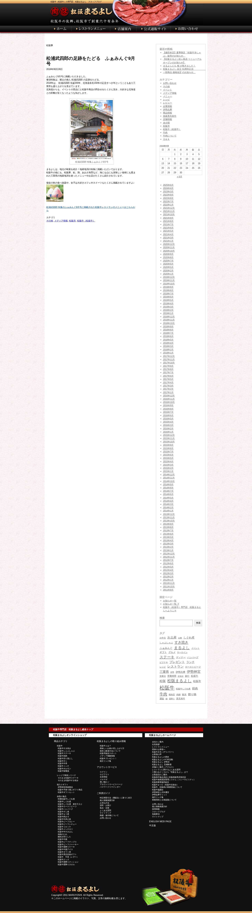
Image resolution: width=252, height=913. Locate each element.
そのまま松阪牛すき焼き (68, 780)
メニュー (167, 96)
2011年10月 (169, 586)
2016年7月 (168, 412)
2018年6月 (168, 336)
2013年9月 (168, 524)
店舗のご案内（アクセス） (163, 767)
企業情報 (167, 106)
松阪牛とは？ (105, 746)
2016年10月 (169, 402)
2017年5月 (168, 379)
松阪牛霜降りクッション (68, 862)
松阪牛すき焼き (64, 748)
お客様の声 (156, 754)
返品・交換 (104, 808)
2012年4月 (168, 570)
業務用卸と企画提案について (164, 800)
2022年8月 (168, 198)
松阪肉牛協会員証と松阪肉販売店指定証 (169, 777)
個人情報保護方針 (107, 800)
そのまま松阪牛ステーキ (68, 778)
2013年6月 (168, 534)
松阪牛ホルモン (64, 769)
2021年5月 (168, 231)
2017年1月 (168, 392)
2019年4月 (168, 303)
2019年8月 (168, 290)
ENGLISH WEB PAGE (160, 821)
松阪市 (72, 220)
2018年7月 (168, 333)
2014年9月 (168, 484)
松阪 (163, 681)
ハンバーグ (192, 657)
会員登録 (103, 777)
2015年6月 (168, 455)
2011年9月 (168, 590)
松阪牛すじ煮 (63, 812)
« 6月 (179, 176)
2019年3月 (168, 307)
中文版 (152, 825)
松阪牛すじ (62, 761)
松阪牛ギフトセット (66, 792)
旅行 (187, 676)
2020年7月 (168, 260)
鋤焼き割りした (64, 837)
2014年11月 (169, 478)
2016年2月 (168, 428)
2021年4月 (168, 234)
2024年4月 (168, 188)
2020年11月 (169, 247)
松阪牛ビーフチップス (67, 842)
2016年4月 (168, 422)
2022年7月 (168, 201)
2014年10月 (169, 481)
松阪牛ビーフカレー (66, 822)
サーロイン (182, 652)
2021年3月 (168, 237)
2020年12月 (169, 244)
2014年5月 (168, 497)
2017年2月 (168, 389)
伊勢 (172, 672)
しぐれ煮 (188, 637)
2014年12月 (169, 474)
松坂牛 (194, 676)
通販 (162, 698)
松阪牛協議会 (157, 790)
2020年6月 (168, 264)
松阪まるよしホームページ (162, 735)
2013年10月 (169, 520)
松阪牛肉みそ (63, 817)
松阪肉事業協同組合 (160, 782)
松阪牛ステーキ (64, 753)
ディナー (181, 657)
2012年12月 (169, 553)
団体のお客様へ (158, 749)
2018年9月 (168, 326)
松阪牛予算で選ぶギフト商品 (70, 790)
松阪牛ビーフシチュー (67, 824)
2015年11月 (169, 438)
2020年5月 (168, 267)
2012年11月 (169, 557)
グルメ (172, 652)
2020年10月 (169, 251)
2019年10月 (169, 283)
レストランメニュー (160, 747)
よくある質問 (105, 810)
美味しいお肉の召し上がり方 (112, 748)
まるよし (182, 648)
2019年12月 (169, 277)
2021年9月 (168, 218)
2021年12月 (169, 208)
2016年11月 (169, 399)
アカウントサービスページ (111, 784)
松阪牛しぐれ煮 (183, 689)
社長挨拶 (156, 744)
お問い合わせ (169, 83)
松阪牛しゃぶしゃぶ (66, 751)
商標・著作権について (109, 815)
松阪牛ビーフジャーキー (68, 844)
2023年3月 (168, 191)
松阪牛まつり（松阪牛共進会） (165, 785)
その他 (49, 220)
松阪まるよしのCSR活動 (162, 759)
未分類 (166, 122)
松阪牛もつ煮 (63, 814)
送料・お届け (105, 805)
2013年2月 (168, 547)
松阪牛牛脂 (62, 839)
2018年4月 (168, 343)
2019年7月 (168, 293)
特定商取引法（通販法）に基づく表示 (116, 798)
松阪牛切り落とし (65, 758)
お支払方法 (104, 803)
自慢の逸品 (61, 796)
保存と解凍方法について (110, 751)
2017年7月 (168, 372)
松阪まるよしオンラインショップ (70, 735)
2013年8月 (168, 527)
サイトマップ (105, 813)
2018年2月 (168, 349)
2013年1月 (168, 550)
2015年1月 (168, 471)
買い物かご (104, 782)
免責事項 (156, 814)
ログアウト (104, 774)
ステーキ (167, 657)
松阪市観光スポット (108, 753)
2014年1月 (168, 511)
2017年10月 (169, 362)
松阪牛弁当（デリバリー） (163, 752)
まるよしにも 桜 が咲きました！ (179, 66)
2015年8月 (168, 448)
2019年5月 (168, 300)
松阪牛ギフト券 (64, 852)
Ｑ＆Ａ (166, 139)
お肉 (180, 638)
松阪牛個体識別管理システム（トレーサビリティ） (173, 780)
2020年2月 (168, 270)
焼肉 (195, 688)
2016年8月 (168, 409)
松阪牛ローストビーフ (67, 806)
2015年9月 (168, 445)
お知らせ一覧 (169, 600)
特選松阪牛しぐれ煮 (66, 799)
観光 (184, 694)
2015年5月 (168, 458)
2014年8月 (168, 488)
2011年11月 (169, 583)
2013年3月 (168, 543)
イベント (167, 90)
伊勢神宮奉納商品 (65, 787)
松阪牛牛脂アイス (65, 849)
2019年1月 (168, 313)
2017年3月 (168, 385)
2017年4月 (168, 382)
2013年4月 (168, 540)
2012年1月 (168, 580)
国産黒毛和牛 (169, 116)
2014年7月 (168, 491)
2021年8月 (168, 221)
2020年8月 (168, 257)
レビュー (167, 103)
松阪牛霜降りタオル (66, 864)
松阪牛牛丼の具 (64, 819)
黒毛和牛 (180, 698)
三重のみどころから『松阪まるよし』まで (170, 772)
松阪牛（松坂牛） (86, 220)
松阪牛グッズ (63, 859)
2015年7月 (168, 451)
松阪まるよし (179, 680)
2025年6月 (168, 185)
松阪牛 (167, 687)
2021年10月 (169, 214)
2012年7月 (168, 560)
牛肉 (165, 132)
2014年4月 (168, 501)
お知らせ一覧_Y (171, 604)
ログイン (103, 772)
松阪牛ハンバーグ (65, 809)
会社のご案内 (157, 742)
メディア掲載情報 (107, 756)
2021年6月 (168, 227)
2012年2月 (168, 576)
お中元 (163, 638)
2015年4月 (168, 461)
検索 (198, 623)
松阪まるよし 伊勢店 (161, 762)
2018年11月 (169, 320)
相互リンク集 (105, 761)
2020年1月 (168, 274)
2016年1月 (168, 432)
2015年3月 (168, 465)
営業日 (163, 676)
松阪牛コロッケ (64, 827)
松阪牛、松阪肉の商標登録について (167, 787)
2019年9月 (168, 287)
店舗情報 (167, 119)
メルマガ (103, 779)
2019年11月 (169, 280)
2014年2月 (168, 507)
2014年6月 (168, 494)
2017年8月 (168, 369)
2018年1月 (168, 353)
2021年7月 (168, 224)
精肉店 (172, 694)
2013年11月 (169, 517)
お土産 (172, 637)
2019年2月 (168, 310)
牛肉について (169, 135)
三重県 (164, 672)
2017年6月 (168, 376)
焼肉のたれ (62, 834)
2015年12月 (169, 435)
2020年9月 (168, 254)
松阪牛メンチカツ (65, 829)
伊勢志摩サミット (159, 795)
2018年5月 (168, 339)
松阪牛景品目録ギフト (67, 854)
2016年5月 (168, 418)
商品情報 (167, 113)
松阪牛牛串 (62, 763)
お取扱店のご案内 (159, 775)
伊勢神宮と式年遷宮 (160, 792)
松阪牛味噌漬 (63, 771)
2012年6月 (168, 563)
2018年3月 (168, 346)
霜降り (172, 699)
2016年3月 (168, 425)
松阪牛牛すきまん (65, 832)
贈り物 (192, 694)
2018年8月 (168, 330)
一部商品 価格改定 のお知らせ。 (179, 72)
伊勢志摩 (167, 109)
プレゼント (177, 662)
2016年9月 (168, 405)
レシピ (166, 99)
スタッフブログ (158, 812)
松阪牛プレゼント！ (108, 758)
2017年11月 (169, 359)
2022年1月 (168, 204)
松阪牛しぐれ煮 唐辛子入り (70, 804)
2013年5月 (168, 537)
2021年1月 (168, 241)
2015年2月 (168, 468)
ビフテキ (164, 662)
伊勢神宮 (194, 672)
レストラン (175, 666)
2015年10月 (169, 441)
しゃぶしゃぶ (166, 642)
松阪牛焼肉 (62, 756)
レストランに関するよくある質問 (166, 770)
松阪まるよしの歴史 (160, 757)
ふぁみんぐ (166, 648)
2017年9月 (168, 366)
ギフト (163, 652)
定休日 (180, 676)
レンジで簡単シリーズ (66, 775)
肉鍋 (178, 694)
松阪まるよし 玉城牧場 (161, 764)
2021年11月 (169, 211)
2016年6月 (168, 415)
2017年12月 (169, 356)
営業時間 (171, 676)
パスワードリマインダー (110, 787)
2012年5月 (168, 567)
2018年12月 (169, 316)
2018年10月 (169, 323)
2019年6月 (168, 297)
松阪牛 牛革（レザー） (68, 857)
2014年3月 (168, 504)
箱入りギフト (62, 784)
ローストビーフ (193, 667)
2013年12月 (169, 514)
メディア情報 (61, 220)
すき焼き (181, 642)
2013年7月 (168, 530)
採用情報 (156, 809)
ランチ (190, 662)
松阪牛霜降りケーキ (66, 847)
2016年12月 (169, 395)
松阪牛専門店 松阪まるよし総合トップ (73, 729)
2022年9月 (168, 195)
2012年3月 (168, 573)
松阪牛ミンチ (63, 766)
